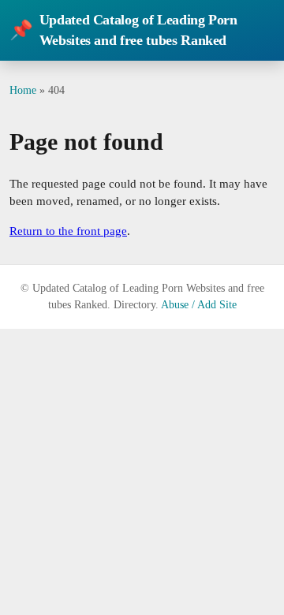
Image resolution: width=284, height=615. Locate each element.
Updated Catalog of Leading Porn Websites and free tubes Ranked (123, 30)
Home (22, 90)
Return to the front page (68, 231)
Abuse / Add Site (199, 305)
